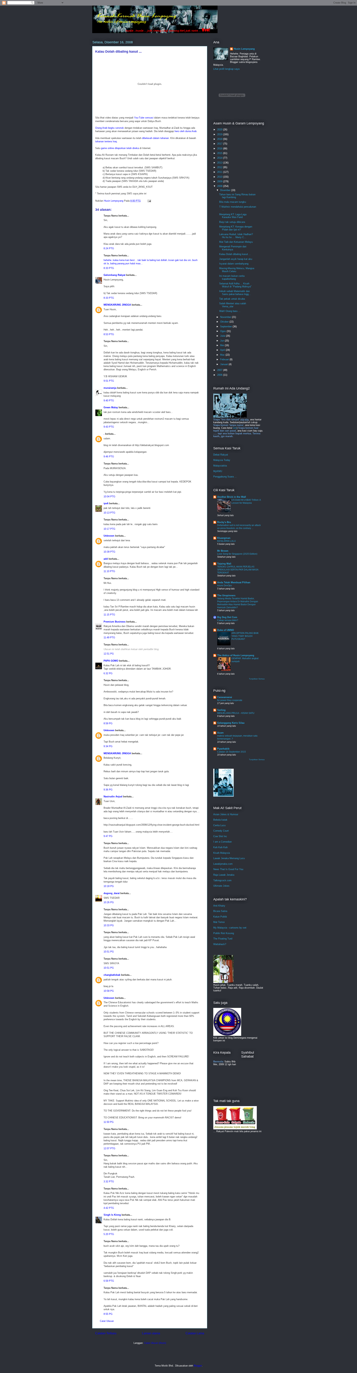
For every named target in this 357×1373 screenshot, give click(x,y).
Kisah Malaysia (221, 852)
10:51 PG (109, 951)
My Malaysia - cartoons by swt (229, 927)
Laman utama (151, 1333)
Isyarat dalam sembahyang (233, 263)
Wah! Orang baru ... (229, 311)
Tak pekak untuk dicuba (232, 298)
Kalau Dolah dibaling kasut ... (235, 254)
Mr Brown (222, 550)
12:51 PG (109, 653)
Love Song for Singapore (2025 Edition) (237, 554)
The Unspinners (226, 595)
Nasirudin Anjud (113, 796)
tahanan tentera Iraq (106, 141)
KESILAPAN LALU (226, 541)
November (226, 317)
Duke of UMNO (225, 630)
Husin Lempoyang (244, 48)
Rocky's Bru (224, 522)
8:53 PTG (109, 334)
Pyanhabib (223, 748)
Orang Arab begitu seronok (109, 127)
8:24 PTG (109, 248)
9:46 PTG (109, 456)
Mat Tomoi (219, 922)
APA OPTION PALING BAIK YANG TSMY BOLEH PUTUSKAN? (245, 636)
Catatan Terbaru (105, 1333)
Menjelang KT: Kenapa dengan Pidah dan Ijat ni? (235, 228)
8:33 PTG (109, 268)
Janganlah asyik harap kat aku (235, 259)
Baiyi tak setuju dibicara (232, 222)
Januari (224, 364)
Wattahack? (219, 944)
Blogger (198, 1365)
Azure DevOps (224, 585)
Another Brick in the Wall (231, 496)
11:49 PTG (109, 637)
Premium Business (115, 621)
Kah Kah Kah (220, 847)
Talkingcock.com (222, 880)
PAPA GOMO (111, 660)
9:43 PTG (109, 426)
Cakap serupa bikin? (227, 620)
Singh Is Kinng (112, 1214)
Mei (222, 345)
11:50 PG (109, 1122)
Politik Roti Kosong (223, 933)
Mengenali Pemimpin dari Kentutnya (232, 248)
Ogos (223, 331)
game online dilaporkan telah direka (120, 148)
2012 (220, 167)
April (223, 350)
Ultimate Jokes (221, 885)
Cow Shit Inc (220, 836)
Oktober (224, 321)
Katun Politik (220, 916)
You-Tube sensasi (144, 117)
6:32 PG (108, 673)
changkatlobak (112, 974)
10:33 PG (109, 925)
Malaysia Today (221, 460)
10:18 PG (109, 886)
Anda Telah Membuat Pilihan (233, 582)
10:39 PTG (109, 551)
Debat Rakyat (220, 454)
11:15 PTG (109, 614)
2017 (220, 143)
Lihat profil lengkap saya (226, 69)
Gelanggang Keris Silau (231, 722)
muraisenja (110, 387)
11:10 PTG (109, 571)
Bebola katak (220, 819)
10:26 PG (109, 902)
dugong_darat (112, 893)
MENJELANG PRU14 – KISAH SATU (235, 713)
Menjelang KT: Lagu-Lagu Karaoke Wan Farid (233, 216)
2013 (220, 162)
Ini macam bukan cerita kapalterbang (232, 277)
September (226, 326)
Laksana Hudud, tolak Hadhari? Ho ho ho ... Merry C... (236, 236)
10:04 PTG (109, 496)
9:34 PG (108, 746)
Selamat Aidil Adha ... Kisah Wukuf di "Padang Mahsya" (235, 285)
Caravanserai (224, 697)
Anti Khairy (219, 905)
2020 (220, 129)
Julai (223, 335)
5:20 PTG (109, 1234)
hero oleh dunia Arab (186, 131)
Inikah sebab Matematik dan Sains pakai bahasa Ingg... (235, 293)
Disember (225, 190)
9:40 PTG (109, 400)
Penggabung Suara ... (225, 476)
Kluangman (223, 538)
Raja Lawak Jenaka (223, 874)
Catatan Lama (195, 1333)
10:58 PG (109, 990)
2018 (220, 139)
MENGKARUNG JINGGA (117, 304)
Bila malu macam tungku (232, 202)
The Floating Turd (222, 938)
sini (235, 427)
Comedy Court (221, 830)
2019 (220, 134)
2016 (220, 148)
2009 (220, 181)
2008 (220, 186)
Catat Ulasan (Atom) (155, 1343)
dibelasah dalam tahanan (155, 138)
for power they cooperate (229, 700)
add (106, 558)
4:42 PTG (109, 1208)
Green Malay (111, 407)
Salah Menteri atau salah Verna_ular (232, 305)
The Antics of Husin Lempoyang (235, 655)
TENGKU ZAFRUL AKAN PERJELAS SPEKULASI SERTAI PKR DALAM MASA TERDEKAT (237, 569)
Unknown (109, 535)
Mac (223, 354)
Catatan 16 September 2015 (231, 751)
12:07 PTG (109, 1148)
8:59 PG (108, 723)
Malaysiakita (220, 465)
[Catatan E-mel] (149, 200)
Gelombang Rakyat (114, 275)
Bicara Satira (220, 911)
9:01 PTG (109, 380)
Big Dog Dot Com (227, 617)
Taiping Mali (224, 563)
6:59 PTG (109, 1280)
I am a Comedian (222, 841)
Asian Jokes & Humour (225, 814)
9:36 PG (108, 789)
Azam (220, 732)
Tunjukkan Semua (257, 679)
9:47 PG (108, 836)
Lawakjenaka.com (223, 863)
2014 (220, 157)
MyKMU (217, 471)
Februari (225, 359)
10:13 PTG (109, 512)
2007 (220, 370)
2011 (220, 172)
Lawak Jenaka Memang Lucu (229, 858)
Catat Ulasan (107, 1321)
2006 (220, 374)
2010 (220, 176)
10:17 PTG (109, 528)
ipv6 (106, 503)
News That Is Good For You (228, 869)
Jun (222, 340)
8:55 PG (108, 1314)
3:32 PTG (109, 1181)
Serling (221, 710)
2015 (220, 153)
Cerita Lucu (219, 825)
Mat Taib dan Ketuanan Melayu (236, 241)
